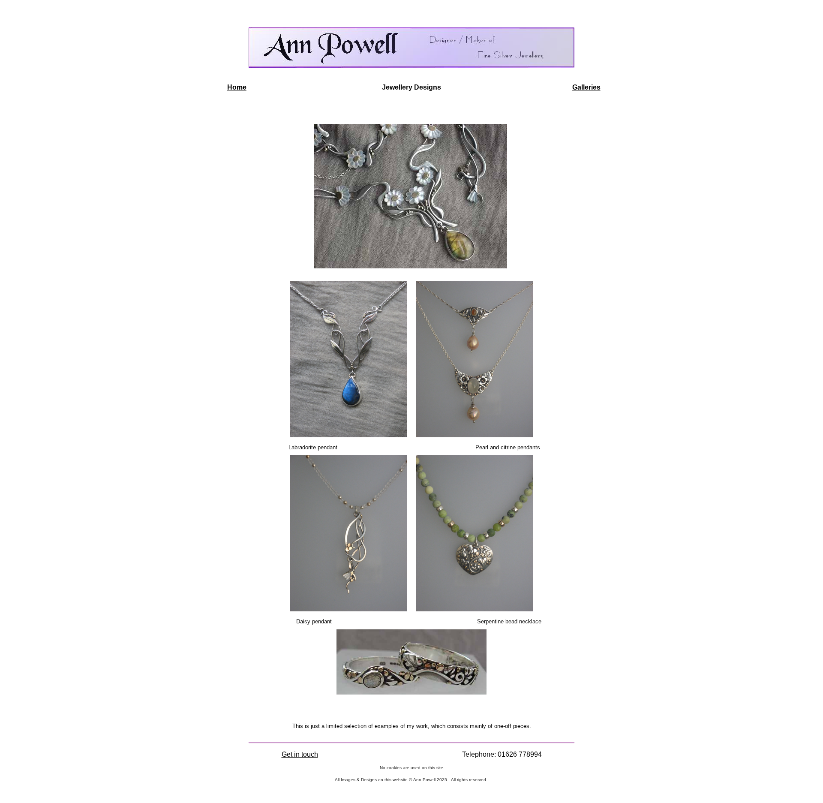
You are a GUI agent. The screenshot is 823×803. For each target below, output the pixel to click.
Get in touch (300, 754)
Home (236, 87)
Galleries (586, 87)
